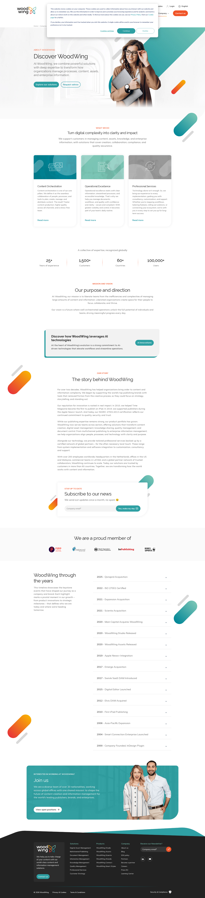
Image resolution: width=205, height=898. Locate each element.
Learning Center (127, 874)
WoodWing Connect (104, 863)
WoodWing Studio (103, 848)
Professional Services (78, 870)
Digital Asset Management (80, 848)
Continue (126, 31)
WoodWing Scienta (104, 855)
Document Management (79, 855)
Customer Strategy (77, 874)
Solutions (74, 843)
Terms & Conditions (77, 892)
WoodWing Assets (103, 851)
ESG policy (125, 855)
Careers (124, 866)
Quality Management (78, 866)
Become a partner (128, 863)
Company (43, 26)
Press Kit (124, 870)
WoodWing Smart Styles (106, 866)
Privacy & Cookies (59, 892)
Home (36, 26)
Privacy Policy (136, 15)
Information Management (79, 859)
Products (100, 843)
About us (124, 848)
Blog (123, 851)
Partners (124, 859)
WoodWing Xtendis (104, 859)
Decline (145, 31)
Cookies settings (107, 31)
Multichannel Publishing (79, 851)
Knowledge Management (79, 863)
